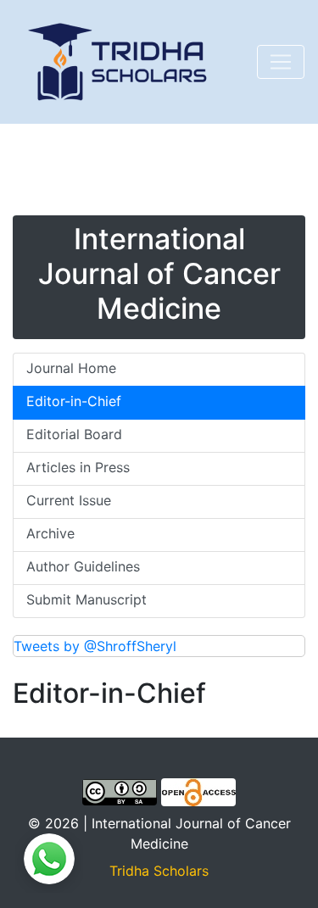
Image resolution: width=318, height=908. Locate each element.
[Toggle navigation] (280, 62)
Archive (50, 533)
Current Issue (68, 500)
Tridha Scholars (159, 870)
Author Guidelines (83, 566)
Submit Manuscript (86, 599)
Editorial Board (74, 434)
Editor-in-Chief (73, 401)
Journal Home (71, 367)
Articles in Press (78, 467)
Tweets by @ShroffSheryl (95, 646)
